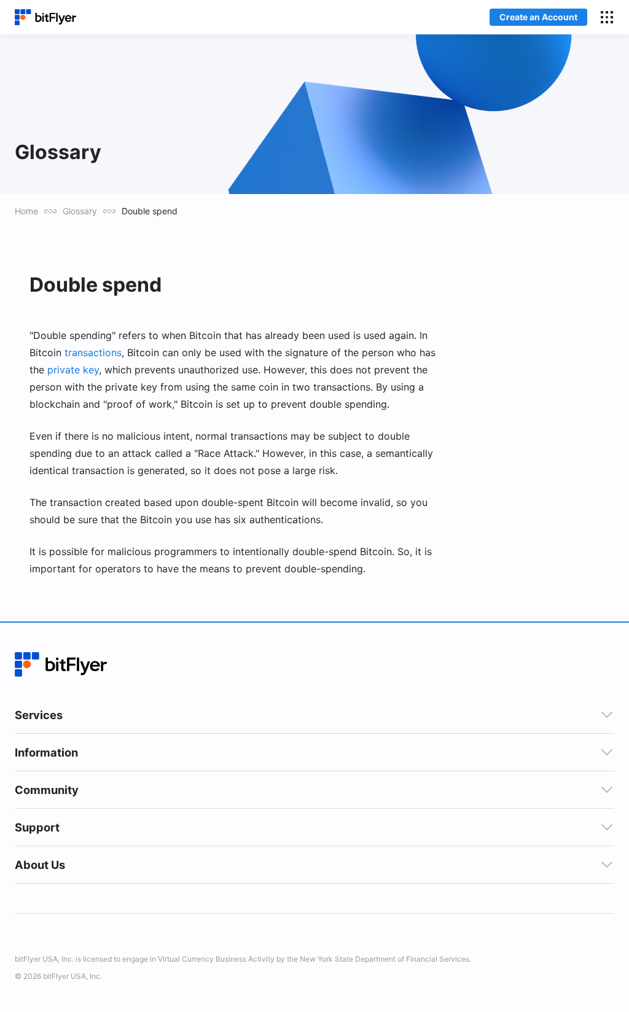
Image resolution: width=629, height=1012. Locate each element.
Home (26, 211)
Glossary (80, 211)
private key (73, 370)
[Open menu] (607, 17)
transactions (93, 352)
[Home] (45, 17)
